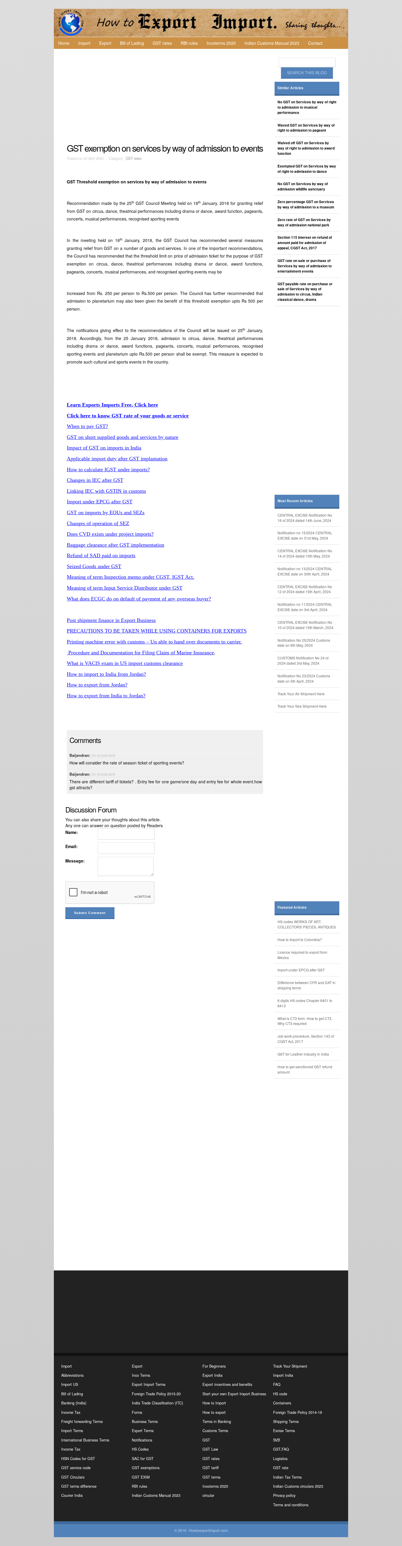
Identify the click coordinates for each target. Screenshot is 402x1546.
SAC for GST (143, 1458)
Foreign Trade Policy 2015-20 (156, 1393)
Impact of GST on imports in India (104, 448)
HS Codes (140, 1449)
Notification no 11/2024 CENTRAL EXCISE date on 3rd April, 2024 (305, 607)
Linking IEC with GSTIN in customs (106, 491)
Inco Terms (141, 1375)
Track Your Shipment (290, 1366)
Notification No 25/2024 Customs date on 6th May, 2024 (304, 643)
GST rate (280, 1467)
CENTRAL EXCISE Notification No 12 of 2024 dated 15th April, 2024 (305, 589)
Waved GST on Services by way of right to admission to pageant (306, 128)
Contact (315, 43)
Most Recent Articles (295, 500)
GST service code (76, 1467)
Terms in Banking (216, 1421)
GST (206, 1440)
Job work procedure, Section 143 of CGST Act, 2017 (306, 1039)
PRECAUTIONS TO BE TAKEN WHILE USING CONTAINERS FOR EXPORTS (157, 631)
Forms (137, 1412)
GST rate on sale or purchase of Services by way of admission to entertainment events (305, 266)
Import (84, 43)
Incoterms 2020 (221, 43)
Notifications (142, 1440)
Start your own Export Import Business (234, 1393)
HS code (280, 1393)
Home (63, 43)
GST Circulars (72, 1477)
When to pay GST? (87, 426)
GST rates (162, 43)
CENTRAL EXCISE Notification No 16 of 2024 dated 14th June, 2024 (305, 517)
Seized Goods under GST (94, 566)
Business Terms (145, 1421)
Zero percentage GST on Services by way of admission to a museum (306, 204)
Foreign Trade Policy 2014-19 (297, 1412)
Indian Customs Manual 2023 (272, 43)
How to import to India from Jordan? (106, 674)
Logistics (280, 1458)
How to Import (214, 1403)
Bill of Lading (132, 43)
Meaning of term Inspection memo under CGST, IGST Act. (130, 577)
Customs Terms (215, 1430)
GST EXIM (140, 1477)
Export (105, 43)
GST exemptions (146, 1467)
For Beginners (214, 1366)
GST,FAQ (281, 1449)
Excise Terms (284, 1430)
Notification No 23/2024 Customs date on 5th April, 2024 (304, 678)
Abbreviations (72, 1375)
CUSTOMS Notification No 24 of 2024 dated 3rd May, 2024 (303, 660)
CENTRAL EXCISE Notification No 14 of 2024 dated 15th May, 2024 (305, 553)
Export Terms (143, 1430)
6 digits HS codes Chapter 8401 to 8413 (305, 1003)
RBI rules (189, 43)
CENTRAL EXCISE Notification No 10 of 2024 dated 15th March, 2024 (305, 625)
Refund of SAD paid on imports (101, 555)
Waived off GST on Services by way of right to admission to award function (306, 148)
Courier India (72, 1495)
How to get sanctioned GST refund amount (305, 1069)
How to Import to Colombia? (300, 939)
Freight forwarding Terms (82, 1421)
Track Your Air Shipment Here (301, 693)
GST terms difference (79, 1486)
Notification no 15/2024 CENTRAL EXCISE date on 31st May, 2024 (305, 535)
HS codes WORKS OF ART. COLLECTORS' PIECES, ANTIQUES (307, 924)
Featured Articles (292, 907)
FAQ (276, 1384)
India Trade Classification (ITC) (157, 1403)
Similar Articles (290, 87)
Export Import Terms (148, 1384)
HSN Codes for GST (78, 1458)
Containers (282, 1403)
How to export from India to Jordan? (106, 696)
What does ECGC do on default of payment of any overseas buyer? (139, 599)
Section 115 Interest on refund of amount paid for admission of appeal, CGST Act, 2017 (305, 243)
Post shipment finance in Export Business (111, 620)
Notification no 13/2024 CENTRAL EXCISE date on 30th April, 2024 (305, 571)
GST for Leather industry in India (303, 1053)
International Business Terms (85, 1440)
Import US (69, 1384)
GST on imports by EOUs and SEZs (105, 512)
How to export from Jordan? (97, 685)
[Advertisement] (165, 96)
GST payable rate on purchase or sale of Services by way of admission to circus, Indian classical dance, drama (305, 291)
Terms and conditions (290, 1504)
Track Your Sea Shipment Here (302, 706)
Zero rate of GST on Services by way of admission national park (304, 222)
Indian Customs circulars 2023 (298, 1486)
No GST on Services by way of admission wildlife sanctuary (303, 186)
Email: (71, 846)
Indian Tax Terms (287, 1477)
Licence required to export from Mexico (302, 955)
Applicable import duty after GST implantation (117, 459)
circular (208, 1495)
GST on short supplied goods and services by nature (122, 437)
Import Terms (72, 1430)
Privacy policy (284, 1495)
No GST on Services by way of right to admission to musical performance (307, 107)
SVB (276, 1440)
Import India (283, 1375)
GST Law (210, 1449)
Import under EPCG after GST (99, 502)
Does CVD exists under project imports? (110, 534)
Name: (71, 832)
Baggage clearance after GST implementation (115, 545)
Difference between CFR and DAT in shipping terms (306, 985)
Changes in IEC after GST (95, 480)
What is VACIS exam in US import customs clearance (125, 663)
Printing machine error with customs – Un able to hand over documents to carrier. (154, 642)
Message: (75, 861)
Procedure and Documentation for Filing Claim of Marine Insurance (140, 653)
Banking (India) (73, 1403)
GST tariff (210, 1467)
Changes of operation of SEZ (98, 523)
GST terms (211, 1477)
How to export (214, 1412)
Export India (212, 1375)
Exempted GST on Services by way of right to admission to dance (307, 169)
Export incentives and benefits (227, 1384)
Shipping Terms (286, 1421)
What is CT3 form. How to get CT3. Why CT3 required (305, 1021)
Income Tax (70, 1412)
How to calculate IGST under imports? (108, 469)
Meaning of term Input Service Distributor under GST (124, 588)
